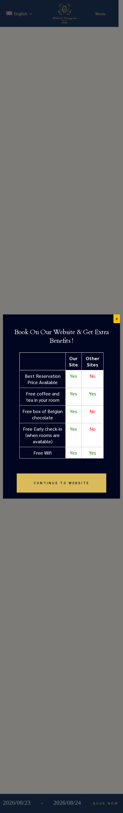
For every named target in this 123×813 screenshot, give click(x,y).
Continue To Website (62, 483)
